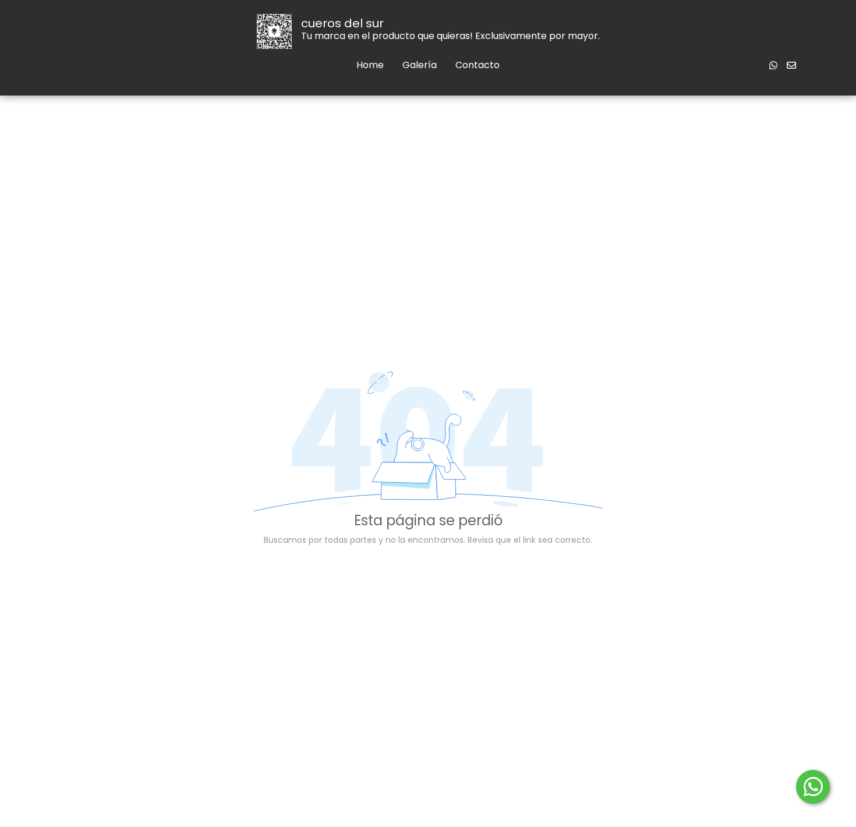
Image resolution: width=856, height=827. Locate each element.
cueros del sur (342, 23)
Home (370, 65)
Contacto (477, 65)
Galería (419, 65)
